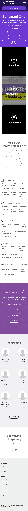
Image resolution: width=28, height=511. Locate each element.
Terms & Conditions (5, 473)
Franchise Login (5, 487)
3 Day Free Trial (14, 37)
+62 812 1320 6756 (14, 28)
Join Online (7, 41)
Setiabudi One (14, 17)
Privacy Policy (4, 468)
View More (14, 416)
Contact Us (20, 41)
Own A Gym (4, 484)
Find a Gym (4, 479)
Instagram (16, 449)
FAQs (2, 492)
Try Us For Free (14, 8)
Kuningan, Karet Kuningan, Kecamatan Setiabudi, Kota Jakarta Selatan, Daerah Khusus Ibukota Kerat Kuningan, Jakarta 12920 (14, 23)
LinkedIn (25, 500)
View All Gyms (4, 482)
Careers (3, 466)
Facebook (12, 449)
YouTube (17, 500)
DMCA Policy (4, 471)
